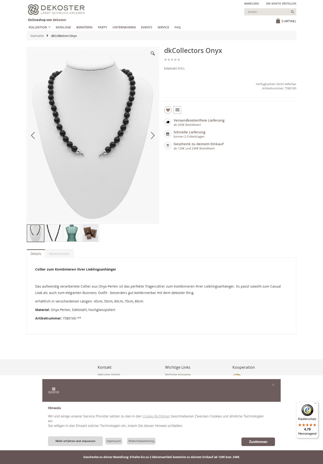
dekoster (59, 20)
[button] (153, 57)
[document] (161, 420)
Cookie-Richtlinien (156, 416)
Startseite (37, 36)
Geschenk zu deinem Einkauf (198, 143)
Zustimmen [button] (258, 442)
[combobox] (270, 11)
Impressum (114, 441)
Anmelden (251, 3)
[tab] (36, 252)
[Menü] (315, 404)
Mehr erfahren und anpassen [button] (75, 441)
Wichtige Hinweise (178, 374)
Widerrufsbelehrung (141, 441)
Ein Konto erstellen (281, 3)
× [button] (273, 384)
